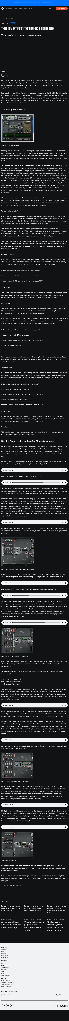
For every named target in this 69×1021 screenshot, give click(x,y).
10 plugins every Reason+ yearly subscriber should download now (55, 926)
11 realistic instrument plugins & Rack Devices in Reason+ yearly (34, 926)
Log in (51, 8)
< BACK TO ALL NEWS (7, 19)
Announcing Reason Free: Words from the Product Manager (11, 925)
